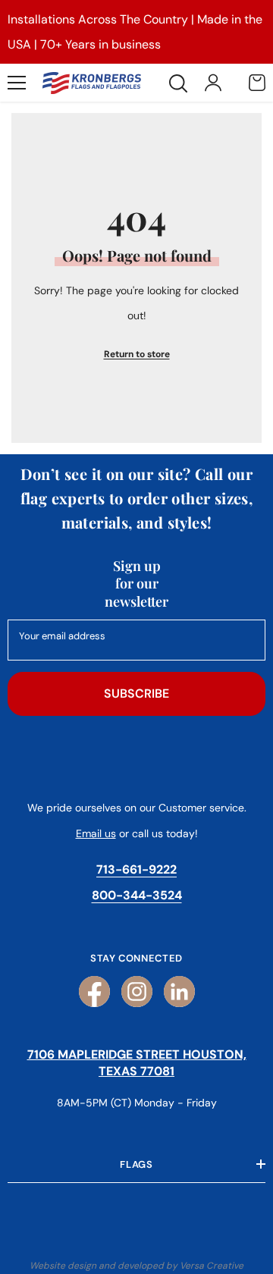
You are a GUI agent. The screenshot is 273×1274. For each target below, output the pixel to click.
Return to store (137, 354)
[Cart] (257, 82)
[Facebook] (94, 991)
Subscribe (136, 693)
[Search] (178, 83)
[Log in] (213, 83)
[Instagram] (136, 991)
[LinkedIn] (179, 991)
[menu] (17, 83)
